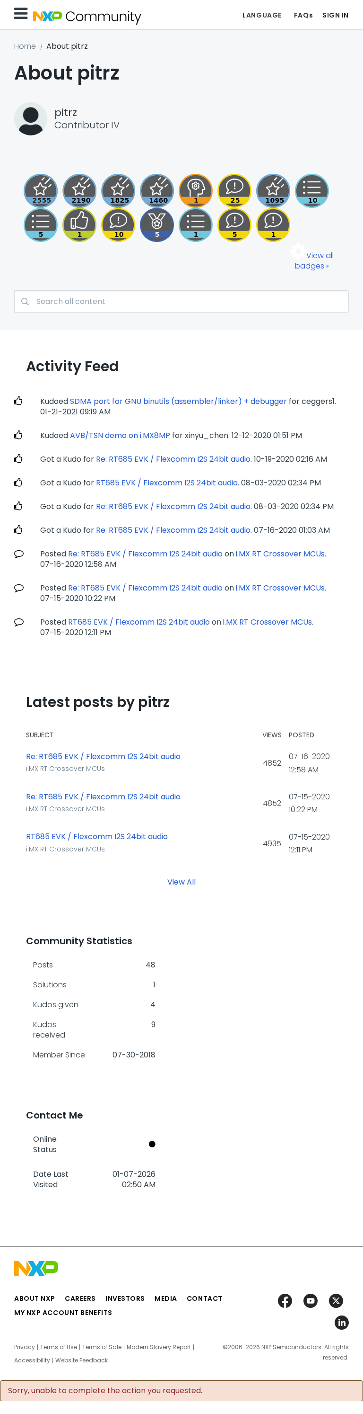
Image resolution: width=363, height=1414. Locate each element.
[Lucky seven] (41, 191)
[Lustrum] (118, 191)
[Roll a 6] (79, 191)
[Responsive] (234, 225)
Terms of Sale (101, 1347)
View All (181, 882)
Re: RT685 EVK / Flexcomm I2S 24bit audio (173, 459)
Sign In (335, 15)
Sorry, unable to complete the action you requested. (105, 1391)
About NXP (34, 1298)
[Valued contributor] (157, 225)
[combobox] (181, 301)
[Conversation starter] (41, 225)
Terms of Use (58, 1347)
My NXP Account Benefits (63, 1312)
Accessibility (32, 1360)
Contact (205, 1298)
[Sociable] (118, 225)
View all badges (314, 260)
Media (166, 1298)
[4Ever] (157, 191)
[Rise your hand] (196, 225)
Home (25, 46)
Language (261, 15)
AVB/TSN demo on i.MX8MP (120, 435)
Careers (80, 1298)
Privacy (24, 1347)
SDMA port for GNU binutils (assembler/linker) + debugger (178, 401)
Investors (125, 1298)
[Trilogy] (273, 191)
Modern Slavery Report (159, 1347)
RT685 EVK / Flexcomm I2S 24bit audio (167, 482)
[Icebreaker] (273, 225)
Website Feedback (81, 1360)
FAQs (303, 15)
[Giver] (79, 225)
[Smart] (234, 191)
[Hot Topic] (312, 191)
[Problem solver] (196, 191)
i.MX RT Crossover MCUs (280, 553)
